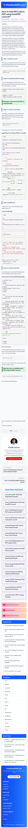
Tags (4, 797)
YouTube (5, 819)
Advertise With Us (7, 806)
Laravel (15, 431)
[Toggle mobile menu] (25, 5)
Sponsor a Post (6, 808)
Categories (5, 799)
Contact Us (5, 786)
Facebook (5, 814)
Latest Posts (6, 795)
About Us (5, 784)
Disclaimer (5, 788)
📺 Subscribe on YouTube (14, 458)
